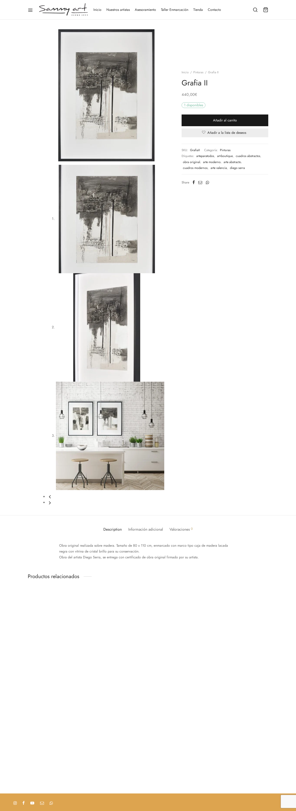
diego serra (237, 168)
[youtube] (32, 803)
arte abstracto (232, 162)
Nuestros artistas (118, 9)
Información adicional (145, 529)
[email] (42, 803)
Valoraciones (181, 529)
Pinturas (198, 72)
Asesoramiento (145, 9)
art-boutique (225, 156)
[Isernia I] (38, 661)
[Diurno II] (38, 708)
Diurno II (34, 732)
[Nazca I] (38, 613)
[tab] (112, 529)
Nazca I (33, 632)
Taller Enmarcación (174, 9)
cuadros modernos (195, 168)
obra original (191, 162)
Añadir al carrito (225, 120)
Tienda (198, 9)
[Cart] (265, 9)
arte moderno (212, 162)
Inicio (97, 9)
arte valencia (219, 168)
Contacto (214, 9)
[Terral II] (38, 761)
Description (112, 529)
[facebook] (23, 803)
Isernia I (33, 679)
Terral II (33, 780)
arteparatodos (205, 156)
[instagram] (15, 803)
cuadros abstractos (248, 156)
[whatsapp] (51, 803)
